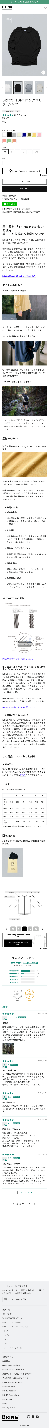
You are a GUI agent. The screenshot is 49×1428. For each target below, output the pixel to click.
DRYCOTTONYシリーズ (12, 1322)
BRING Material (9, 1390)
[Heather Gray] (14, 135)
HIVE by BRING (8, 1407)
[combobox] (24, 928)
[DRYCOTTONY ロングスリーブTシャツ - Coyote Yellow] (19, 1270)
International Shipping (12, 1382)
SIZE (4, 147)
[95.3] (29, 994)
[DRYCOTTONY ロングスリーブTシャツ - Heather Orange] (30, 1270)
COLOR (8, 130)
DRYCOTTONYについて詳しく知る (17, 658)
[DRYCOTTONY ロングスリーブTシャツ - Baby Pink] (22, 1270)
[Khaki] (29, 135)
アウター (6, 1339)
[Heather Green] (9, 141)
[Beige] (19, 135)
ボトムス (6, 1343)
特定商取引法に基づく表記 (13, 1369)
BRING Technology (10, 1395)
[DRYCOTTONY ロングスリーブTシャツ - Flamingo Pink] (24, 1270)
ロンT (17, 111)
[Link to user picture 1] (8, 1049)
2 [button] (21, 1192)
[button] (8, 114)
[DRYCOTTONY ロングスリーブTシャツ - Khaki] (17, 1270)
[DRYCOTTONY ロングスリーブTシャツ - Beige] (11, 1270)
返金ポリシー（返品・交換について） (18, 1374)
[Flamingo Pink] (4, 141)
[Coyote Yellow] (34, 135)
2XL (36, 151)
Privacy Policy (8, 1386)
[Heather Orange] (14, 141)
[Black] (9, 135)
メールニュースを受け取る (15, 1286)
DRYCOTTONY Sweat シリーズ (15, 1326)
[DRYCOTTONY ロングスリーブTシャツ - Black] (6, 1270)
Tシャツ (5, 1331)
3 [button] (25, 1192)
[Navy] (24, 135)
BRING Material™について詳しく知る (19, 707)
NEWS (5, 1403)
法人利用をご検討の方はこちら (15, 1378)
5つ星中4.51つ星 (30, 962)
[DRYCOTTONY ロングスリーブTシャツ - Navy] (14, 1270)
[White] (4, 135)
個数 (4, 158)
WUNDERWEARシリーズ (12, 1318)
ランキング (7, 1314)
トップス (6, 1335)
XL (29, 151)
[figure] (6, 928)
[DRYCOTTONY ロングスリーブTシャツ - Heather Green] (27, 1270)
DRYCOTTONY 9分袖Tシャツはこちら (19, 276)
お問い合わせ (7, 1357)
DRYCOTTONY (8, 111)
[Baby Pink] (39, 135)
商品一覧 (6, 1309)
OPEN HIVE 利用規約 (11, 1365)
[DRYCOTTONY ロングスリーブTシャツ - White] (4, 1270)
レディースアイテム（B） (12, 1348)
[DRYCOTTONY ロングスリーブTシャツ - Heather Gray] (9, 1270)
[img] (8, 1013)
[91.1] (17, 994)
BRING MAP (7, 1399)
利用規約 (6, 1361)
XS (5, 151)
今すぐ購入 (24, 188)
